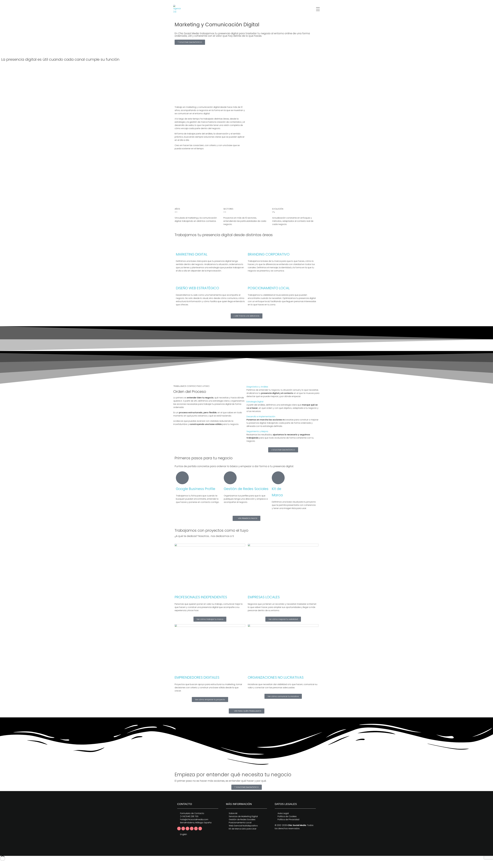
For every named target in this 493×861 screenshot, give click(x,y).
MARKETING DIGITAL (191, 254)
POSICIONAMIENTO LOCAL (269, 288)
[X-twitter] (183, 828)
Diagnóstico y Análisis (257, 386)
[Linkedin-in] (187, 828)
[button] (283, 386)
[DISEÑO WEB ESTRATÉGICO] (179, 280)
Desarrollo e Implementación (260, 416)
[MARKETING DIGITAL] (179, 246)
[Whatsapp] (200, 828)
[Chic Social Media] (178, 9)
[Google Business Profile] (182, 477)
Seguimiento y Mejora (257, 431)
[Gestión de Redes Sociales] (230, 477)
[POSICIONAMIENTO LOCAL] (251, 280)
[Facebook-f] (179, 828)
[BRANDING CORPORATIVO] (251, 246)
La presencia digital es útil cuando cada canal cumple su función (60, 59)
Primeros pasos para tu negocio (204, 458)
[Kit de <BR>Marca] (278, 477)
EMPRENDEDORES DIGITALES (197, 677)
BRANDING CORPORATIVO (269, 254)
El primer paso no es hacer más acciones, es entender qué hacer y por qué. (220, 781)
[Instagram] (196, 828)
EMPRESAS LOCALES (264, 597)
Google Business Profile (195, 488)
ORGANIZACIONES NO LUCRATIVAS (276, 677)
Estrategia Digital (254, 401)
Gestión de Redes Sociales (246, 488)
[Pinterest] (191, 828)
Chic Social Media (296, 825)
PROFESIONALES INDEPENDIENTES (201, 597)
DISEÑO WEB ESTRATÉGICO (197, 288)
